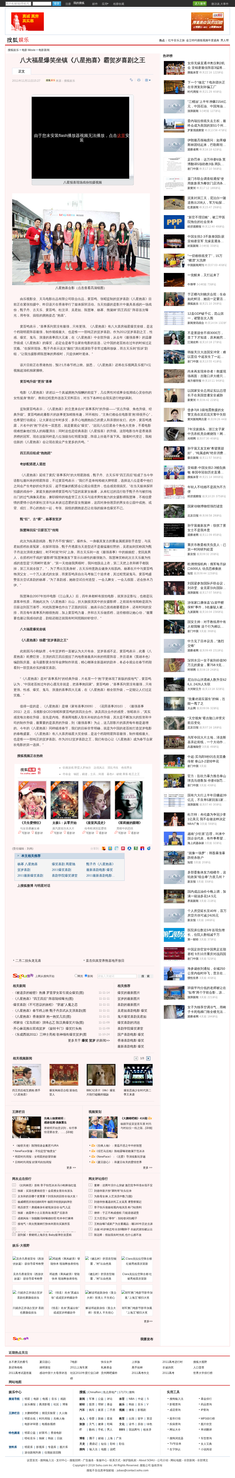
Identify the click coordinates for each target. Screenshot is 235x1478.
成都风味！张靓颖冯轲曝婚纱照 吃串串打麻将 (45, 1218)
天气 (92, 1424)
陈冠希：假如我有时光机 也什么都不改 (118, 1234)
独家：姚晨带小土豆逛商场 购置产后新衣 (43, 1212)
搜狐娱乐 (13, 50)
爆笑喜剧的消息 (129, 1022)
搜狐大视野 (200, 1362)
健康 (101, 1424)
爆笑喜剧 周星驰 (63, 864)
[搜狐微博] (208, 2)
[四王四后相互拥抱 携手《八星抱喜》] (26, 1074)
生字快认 (175, 1449)
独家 (42, 1438)
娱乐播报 (30, 1404)
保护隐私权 (130, 1460)
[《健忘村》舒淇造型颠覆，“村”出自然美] (100, 1261)
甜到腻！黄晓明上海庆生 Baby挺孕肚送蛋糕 (45, 1234)
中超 (140, 1398)
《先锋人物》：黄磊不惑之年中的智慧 (118, 1145)
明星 (27, 1398)
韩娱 (50, 1438)
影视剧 (142, 1409)
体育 (122, 1398)
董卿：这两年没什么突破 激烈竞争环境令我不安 (123, 1185)
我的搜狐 (78, 3)
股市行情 (175, 1418)
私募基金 (106, 1367)
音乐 (54, 1398)
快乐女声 (106, 1362)
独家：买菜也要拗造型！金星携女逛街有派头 (45, 1190)
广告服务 (88, 1460)
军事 (92, 1398)
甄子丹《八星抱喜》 (100, 864)
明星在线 (30, 1418)
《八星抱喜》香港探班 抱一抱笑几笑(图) (42, 1016)
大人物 (63, 1413)
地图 (103, 1449)
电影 (36, 1398)
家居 (101, 1409)
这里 (121, 135)
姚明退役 (44, 1367)
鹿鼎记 (93, 1443)
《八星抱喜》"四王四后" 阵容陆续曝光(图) (43, 998)
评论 (109, 1398)
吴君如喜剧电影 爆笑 (132, 1010)
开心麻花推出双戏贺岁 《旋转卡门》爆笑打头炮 (47, 1028)
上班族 (136, 1362)
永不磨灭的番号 (18, 1362)
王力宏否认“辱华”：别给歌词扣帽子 (115, 1218)
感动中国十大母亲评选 (53, 1373)
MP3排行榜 (208, 1418)
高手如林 (137, 1367)
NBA (131, 1398)
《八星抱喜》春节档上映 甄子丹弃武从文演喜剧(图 (49, 1010)
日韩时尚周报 (23, 1162)
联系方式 (114, 1460)
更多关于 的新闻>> (89, 1040)
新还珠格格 (15, 1367)
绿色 (149, 1424)
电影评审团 (31, 1424)
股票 (92, 1404)
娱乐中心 (15, 1392)
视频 (122, 1409)
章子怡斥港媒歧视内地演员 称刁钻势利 (118, 1207)
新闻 (82, 1398)
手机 (101, 1429)
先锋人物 (58, 1418)
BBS (122, 1429)
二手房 (111, 1409)
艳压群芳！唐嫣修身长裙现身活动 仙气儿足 (44, 1207)
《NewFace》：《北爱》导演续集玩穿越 (120, 1156)
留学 (140, 1418)
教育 (122, 1418)
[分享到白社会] (116, 848)
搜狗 (131, 1392)
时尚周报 (44, 1418)
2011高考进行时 (172, 1362)
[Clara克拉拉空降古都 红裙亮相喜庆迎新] (137, 1261)
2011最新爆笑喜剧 (30, 875)
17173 (123, 1392)
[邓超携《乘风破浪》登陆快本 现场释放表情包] (64, 1261)
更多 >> (71, 1167)
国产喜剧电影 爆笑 (131, 1034)
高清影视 (44, 1404)
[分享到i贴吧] (142, 848)
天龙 (82, 1443)
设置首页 (32, 1460)
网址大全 (175, 1429)
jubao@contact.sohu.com (132, 1470)
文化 (122, 1424)
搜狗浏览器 (176, 1438)
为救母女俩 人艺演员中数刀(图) (113, 1196)
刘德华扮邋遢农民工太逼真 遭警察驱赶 (118, 1201)
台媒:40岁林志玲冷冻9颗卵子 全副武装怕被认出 (123, 1229)
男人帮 (225, 40)
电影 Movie (29, 50)
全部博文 (202, 1460)
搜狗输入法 (176, 1398)
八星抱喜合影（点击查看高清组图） (81, 288)
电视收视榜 (49, 1424)
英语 (149, 1418)
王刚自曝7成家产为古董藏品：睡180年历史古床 (123, 1223)
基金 (109, 1404)
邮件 (95, 4)
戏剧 (63, 1398)
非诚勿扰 (167, 1367)
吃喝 (109, 1424)
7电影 (73, 1362)
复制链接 (131, 79)
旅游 (82, 1424)
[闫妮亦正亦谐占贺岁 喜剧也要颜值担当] (28, 1295)
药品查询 (206, 1404)
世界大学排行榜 (203, 1373)
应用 (104, 4)
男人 (109, 1429)
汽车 (82, 1409)
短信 (103, 1443)
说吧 (112, 1449)
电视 (45, 1398)
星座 (109, 1418)
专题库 (52, 1447)
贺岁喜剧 (23, 870)
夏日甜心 (44, 1362)
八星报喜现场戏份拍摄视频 (82, 182)
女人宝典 (206, 1443)
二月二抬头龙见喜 (28, 960)
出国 (131, 1418)
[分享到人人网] (129, 848)
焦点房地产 (110, 1392)
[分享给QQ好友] (110, 848)
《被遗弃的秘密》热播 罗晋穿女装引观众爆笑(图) (48, 993)
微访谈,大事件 (220, 4)
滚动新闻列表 (33, 1452)
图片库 (64, 1447)
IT (80, 1429)
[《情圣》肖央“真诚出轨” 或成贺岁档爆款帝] (64, 1295)
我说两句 (134, 1429)
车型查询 (206, 1438)
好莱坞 (43, 1432)
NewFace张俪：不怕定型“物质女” (35, 1151)
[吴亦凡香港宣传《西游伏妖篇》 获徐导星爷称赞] (28, 1261)
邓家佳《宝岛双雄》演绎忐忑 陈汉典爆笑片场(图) (48, 1022)
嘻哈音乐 (30, 1438)
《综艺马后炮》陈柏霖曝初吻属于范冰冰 (120, 1151)
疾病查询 (175, 1424)
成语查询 (175, 1409)
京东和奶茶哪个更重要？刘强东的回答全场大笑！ (48, 1196)
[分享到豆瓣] (136, 848)
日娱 (59, 1438)
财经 (82, 1404)
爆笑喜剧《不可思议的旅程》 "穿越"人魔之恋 (45, 1004)
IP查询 (205, 1409)
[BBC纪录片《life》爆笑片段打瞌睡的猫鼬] (101, 1074)
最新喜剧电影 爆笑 (99, 870)
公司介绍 (162, 1460)
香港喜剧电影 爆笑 (131, 1040)
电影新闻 (44, 50)
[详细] (69, 1132)
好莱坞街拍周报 (41, 1162)
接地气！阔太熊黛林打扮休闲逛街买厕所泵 (44, 1223)
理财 (101, 1404)
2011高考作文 (140, 1373)
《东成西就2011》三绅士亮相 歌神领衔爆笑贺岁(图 (50, 1034)
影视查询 (175, 1404)
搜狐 (82, 1392)
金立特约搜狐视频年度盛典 (202, 40)
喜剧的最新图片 (129, 1004)
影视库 (40, 1447)
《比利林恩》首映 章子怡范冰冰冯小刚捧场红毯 (47, 1185)
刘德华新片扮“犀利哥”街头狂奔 (113, 1190)
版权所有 (156, 1465)
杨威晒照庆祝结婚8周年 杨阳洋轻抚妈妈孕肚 (45, 1201)
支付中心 (61, 1460)
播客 (131, 1409)
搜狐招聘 (75, 1460)
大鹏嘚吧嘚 (31, 1413)
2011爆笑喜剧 (61, 870)
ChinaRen (94, 1392)
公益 (101, 1398)
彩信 (121, 1443)
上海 (110, 1438)
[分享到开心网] (123, 848)
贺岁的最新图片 (129, 998)
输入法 (93, 1449)
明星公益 (30, 1432)
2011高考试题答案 (20, 1373)
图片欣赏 (206, 1424)
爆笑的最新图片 (129, 993)
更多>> (148, 1321)
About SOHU (147, 1460)
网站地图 (176, 1460)
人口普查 (198, 1367)
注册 (68, 4)
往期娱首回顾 (53, 1452)
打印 (138, 79)
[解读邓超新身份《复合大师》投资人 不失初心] (100, 1295)
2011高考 (168, 1373)
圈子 (92, 1438)
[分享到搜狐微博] (104, 848)
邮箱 (101, 1438)
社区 (56, 1404)
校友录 (147, 1429)
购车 (92, 1409)
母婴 (92, 1418)
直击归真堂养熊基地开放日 (105, 960)
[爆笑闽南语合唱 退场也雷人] (63, 1074)
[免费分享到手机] (149, 848)
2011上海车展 (79, 1367)
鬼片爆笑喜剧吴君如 (132, 1016)
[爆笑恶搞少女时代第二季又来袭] (138, 1074)
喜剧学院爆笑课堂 (65, 875)
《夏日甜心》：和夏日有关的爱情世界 (118, 1162)
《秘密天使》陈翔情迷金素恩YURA (37, 1145)
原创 (140, 1424)
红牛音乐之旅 (176, 40)
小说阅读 (206, 1449)
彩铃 (112, 1443)
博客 (65, 1404)
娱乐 (122, 1404)
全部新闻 (189, 1460)
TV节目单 (175, 1443)
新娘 (101, 1418)
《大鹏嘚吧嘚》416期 (134, 1118)
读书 (131, 1424)
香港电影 (56, 1432)
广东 (119, 1438)
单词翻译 (206, 1429)
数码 (92, 1429)
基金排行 (206, 1398)
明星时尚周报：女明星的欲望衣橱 (35, 1156)
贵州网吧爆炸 (109, 1373)
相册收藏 (118, 4)
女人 (82, 1418)
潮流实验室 (49, 1413)
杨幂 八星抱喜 (27, 864)
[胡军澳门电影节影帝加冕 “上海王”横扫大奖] (137, 1295)
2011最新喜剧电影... (100, 875)
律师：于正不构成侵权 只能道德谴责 (116, 1212)
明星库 (29, 1447)
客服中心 (101, 1460)
